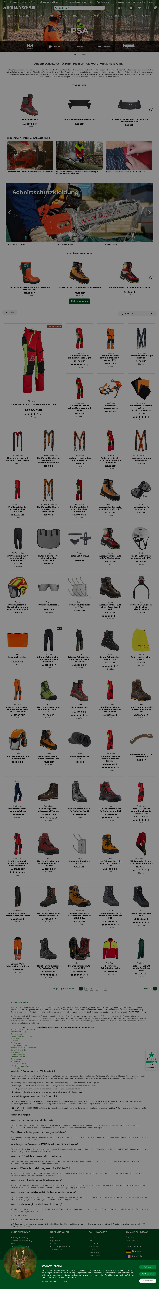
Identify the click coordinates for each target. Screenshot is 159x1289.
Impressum (63, 1281)
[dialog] (79, 644)
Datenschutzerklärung (49, 1281)
